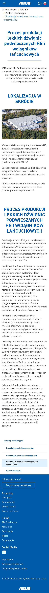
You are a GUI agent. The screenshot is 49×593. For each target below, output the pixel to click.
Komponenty (8, 502)
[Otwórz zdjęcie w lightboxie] (24, 124)
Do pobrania (8, 540)
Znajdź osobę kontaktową (18, 485)
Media (5, 536)
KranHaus (7, 527)
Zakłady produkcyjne (16, 13)
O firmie (24, 10)
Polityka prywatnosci (12, 564)
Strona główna (10, 10)
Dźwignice (7, 497)
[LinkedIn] (4, 552)
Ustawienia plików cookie (14, 568)
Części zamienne (10, 511)
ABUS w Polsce (9, 522)
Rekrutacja (7, 531)
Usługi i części (9, 506)
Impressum (7, 559)
